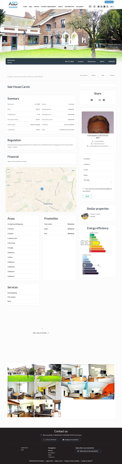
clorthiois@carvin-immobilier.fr (99, 146)
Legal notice (49, 461)
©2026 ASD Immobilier (36, 461)
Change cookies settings (71, 461)
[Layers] (73, 170)
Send (87, 196)
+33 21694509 (99, 141)
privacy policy (105, 189)
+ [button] (8, 170)
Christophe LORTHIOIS (97, 135)
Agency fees (58, 461)
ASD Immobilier (48, 435)
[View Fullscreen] (8, 176)
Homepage (10, 76)
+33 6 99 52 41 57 (98, 144)
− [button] (8, 172)
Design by (87, 461)
